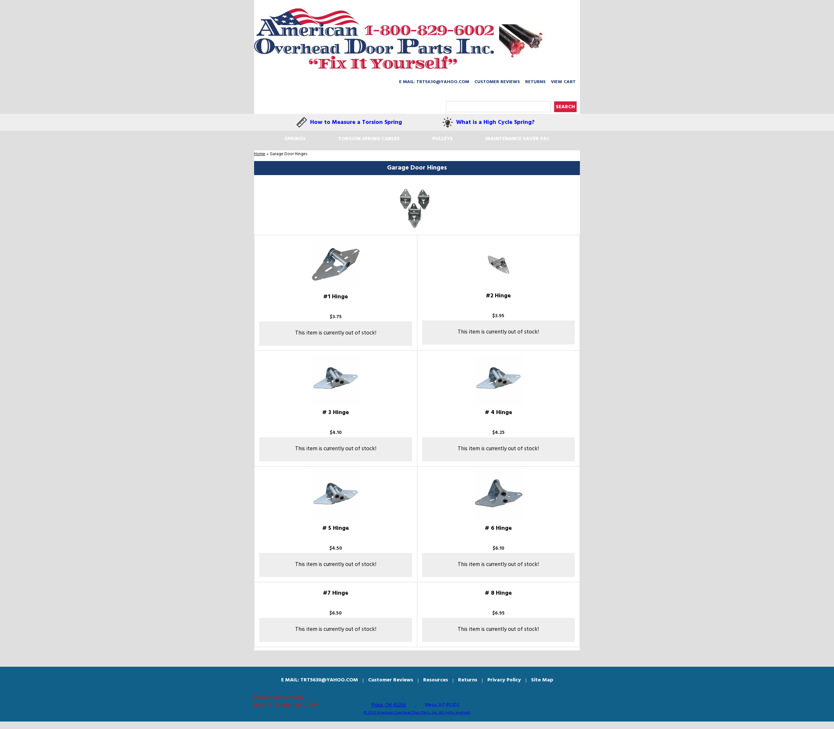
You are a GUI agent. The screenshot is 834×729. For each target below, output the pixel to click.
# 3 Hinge (335, 412)
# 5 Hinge (335, 528)
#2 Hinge (498, 296)
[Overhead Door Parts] (400, 38)
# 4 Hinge (498, 412)
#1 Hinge (335, 297)
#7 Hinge (335, 593)
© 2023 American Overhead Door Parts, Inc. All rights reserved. (417, 712)
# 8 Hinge (498, 593)
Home (259, 154)
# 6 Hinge (498, 528)
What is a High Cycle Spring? (495, 122)
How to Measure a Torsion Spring (356, 122)
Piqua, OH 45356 (388, 705)
